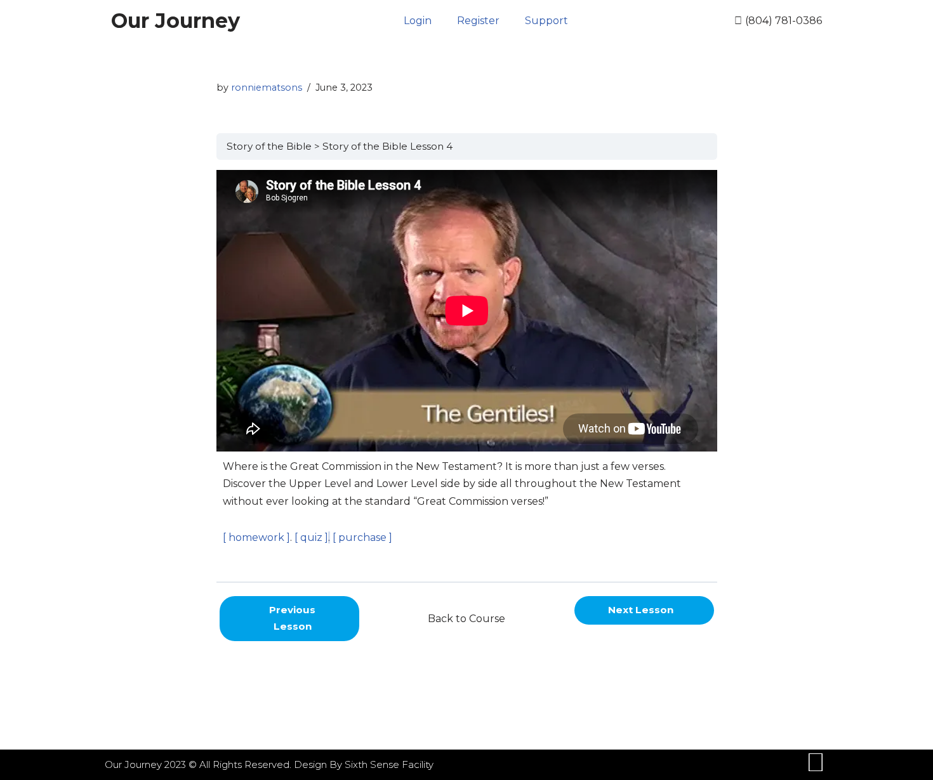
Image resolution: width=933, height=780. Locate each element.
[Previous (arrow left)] (22, 390)
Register (478, 21)
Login (418, 21)
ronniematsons (266, 87)
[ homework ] (256, 537)
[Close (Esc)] (919, 14)
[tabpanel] (466, 370)
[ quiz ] (310, 537)
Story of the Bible (269, 146)
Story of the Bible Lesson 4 (387, 146)
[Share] (891, 14)
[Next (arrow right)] (911, 390)
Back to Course (466, 619)
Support (546, 21)
